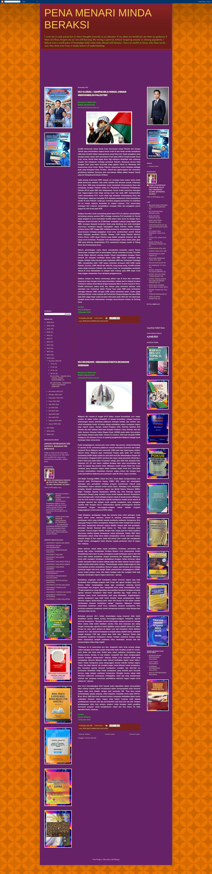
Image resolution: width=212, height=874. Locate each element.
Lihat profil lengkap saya (52, 487)
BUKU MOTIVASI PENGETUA (155, 221)
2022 (49, 332)
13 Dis (52, 367)
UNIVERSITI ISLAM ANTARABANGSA (53, 546)
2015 (48, 352)
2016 (48, 348)
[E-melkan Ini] (110, 318)
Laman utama (110, 734)
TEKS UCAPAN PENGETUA (154, 298)
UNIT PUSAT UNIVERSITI (153, 663)
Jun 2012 (52, 408)
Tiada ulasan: (99, 318)
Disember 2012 (54, 361)
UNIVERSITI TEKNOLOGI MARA (58, 592)
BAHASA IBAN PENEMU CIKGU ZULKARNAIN (158, 206)
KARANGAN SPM (155, 248)
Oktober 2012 (54, 395)
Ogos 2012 (53, 401)
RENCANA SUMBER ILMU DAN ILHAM (95, 321)
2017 (48, 345)
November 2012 (54, 391)
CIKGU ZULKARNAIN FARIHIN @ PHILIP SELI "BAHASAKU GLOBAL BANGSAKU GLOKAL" (58, 482)
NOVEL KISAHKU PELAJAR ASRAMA (156, 271)
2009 (49, 434)
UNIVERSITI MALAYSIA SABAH (58, 564)
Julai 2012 (52, 404)
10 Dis (52, 370)
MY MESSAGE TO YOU (157, 265)
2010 (49, 431)
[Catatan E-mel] (106, 318)
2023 (49, 329)
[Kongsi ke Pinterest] (119, 318)
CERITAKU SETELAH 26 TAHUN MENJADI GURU (158, 226)
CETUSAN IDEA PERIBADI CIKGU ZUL (157, 232)
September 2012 (54, 398)
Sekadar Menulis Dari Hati (158, 290)
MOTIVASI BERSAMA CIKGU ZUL (157, 259)
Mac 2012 (52, 417)
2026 (49, 322)
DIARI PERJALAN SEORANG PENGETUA (157, 243)
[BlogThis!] (112, 318)
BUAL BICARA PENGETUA (154, 217)
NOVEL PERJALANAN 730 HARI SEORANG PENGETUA (157, 281)
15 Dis (52, 364)
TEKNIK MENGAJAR (157, 294)
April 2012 (52, 414)
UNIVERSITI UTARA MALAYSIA (58, 599)
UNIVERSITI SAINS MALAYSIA (57, 543)
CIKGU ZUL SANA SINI (157, 238)
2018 (48, 342)
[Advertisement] (106, 66)
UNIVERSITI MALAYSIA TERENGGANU (55, 572)
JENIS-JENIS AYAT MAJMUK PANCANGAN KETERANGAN (62, 519)
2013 (48, 355)
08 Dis (52, 373)
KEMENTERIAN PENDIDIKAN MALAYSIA (155, 657)
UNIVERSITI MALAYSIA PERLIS (58, 562)
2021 (48, 335)
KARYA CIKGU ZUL (156, 251)
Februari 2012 (53, 421)
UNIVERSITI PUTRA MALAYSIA (58, 585)
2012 (48, 358)
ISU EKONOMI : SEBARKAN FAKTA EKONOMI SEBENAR (60, 385)
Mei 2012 (52, 411)
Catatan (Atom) (90, 738)
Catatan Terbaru (84, 734)
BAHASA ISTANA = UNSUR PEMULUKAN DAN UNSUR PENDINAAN (62, 497)
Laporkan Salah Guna (156, 328)
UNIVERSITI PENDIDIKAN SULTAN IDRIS (56, 577)
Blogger (116, 859)
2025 (49, 326)
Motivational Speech (156, 263)
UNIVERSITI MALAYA (54, 555)
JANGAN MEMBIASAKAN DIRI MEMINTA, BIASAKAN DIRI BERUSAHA (57, 446)
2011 (48, 428)
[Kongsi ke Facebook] (117, 318)
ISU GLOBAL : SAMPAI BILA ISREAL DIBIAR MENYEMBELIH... (60, 378)
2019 (48, 339)
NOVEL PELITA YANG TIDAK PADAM (157, 275)
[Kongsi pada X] (115, 318)
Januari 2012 (53, 424)
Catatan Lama (134, 734)
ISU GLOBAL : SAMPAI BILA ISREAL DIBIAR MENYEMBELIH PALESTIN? (102, 93)
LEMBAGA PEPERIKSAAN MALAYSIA (154, 668)
